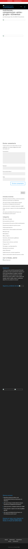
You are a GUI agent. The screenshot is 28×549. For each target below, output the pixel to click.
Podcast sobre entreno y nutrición (10, 242)
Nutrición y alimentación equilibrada (11, 237)
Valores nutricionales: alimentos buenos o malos (13, 254)
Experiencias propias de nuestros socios (11, 225)
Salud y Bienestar (7, 250)
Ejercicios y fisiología (7, 219)
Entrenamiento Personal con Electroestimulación (14, 223)
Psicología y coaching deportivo (10, 246)
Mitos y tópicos (6, 235)
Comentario (6, 151)
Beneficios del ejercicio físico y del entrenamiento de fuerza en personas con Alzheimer (13, 499)
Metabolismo (6, 233)
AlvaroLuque (7, 16)
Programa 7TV (6, 244)
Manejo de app (6, 231)
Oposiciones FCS (6, 239)
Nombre (5, 165)
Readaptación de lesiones (8, 248)
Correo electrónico (7, 171)
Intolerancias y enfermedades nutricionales (12, 229)
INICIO (6, 539)
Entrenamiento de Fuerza (8, 221)
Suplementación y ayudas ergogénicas (11, 252)
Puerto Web (17, 547)
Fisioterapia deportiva (8, 227)
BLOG (9, 541)
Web (4, 177)
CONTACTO (15, 541)
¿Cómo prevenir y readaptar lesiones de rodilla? (13, 206)
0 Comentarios (20, 16)
